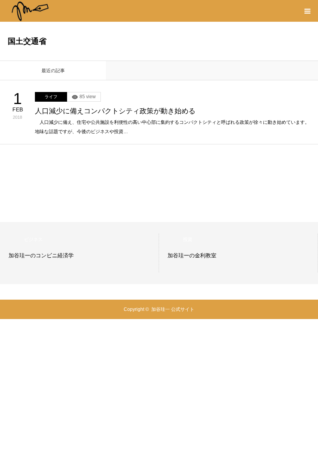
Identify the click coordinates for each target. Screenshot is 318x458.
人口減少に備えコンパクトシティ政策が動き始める (115, 111)
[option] (79, 253)
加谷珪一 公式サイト (172, 309)
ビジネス (33, 239)
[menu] (307, 11)
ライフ (51, 96)
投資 (187, 239)
